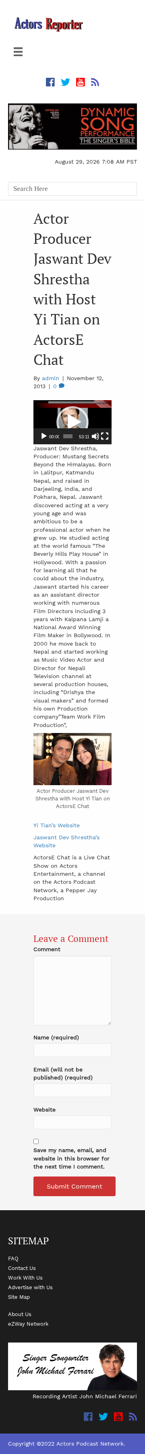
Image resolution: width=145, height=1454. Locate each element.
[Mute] (95, 436)
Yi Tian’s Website (56, 825)
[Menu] (18, 52)
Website (44, 1109)
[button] (72, 422)
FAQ (13, 1258)
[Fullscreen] (105, 436)
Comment (46, 949)
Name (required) (56, 1037)
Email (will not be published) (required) (63, 1073)
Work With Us (25, 1277)
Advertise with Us (30, 1287)
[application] (72, 422)
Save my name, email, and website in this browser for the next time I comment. (71, 1158)
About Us (19, 1314)
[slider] (67, 436)
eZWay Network (28, 1323)
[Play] (44, 436)
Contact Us (22, 1268)
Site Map (19, 1297)
